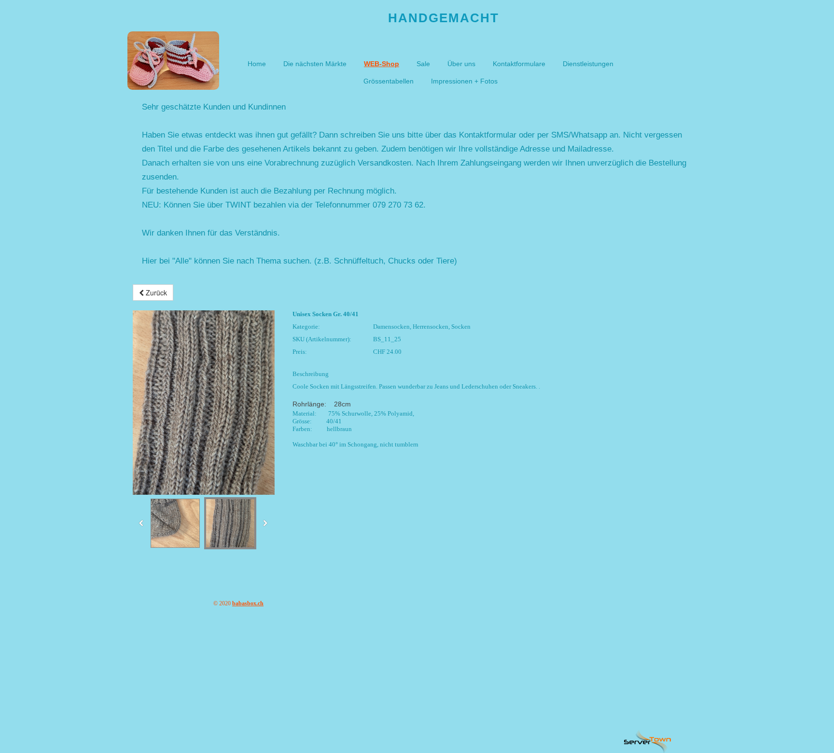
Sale (423, 64)
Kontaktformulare (519, 64)
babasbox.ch (248, 603)
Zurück (155, 292)
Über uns (461, 64)
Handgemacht (443, 18)
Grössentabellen (388, 81)
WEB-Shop (381, 64)
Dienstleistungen (588, 64)
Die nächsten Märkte (315, 64)
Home (257, 64)
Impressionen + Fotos (464, 81)
